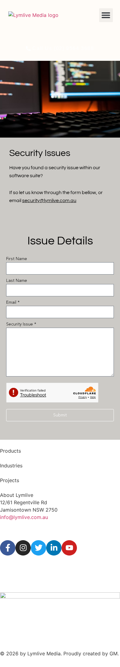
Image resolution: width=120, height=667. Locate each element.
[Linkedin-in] (54, 548)
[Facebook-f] (7, 548)
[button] (106, 15)
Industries (11, 465)
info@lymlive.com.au (24, 517)
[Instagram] (23, 548)
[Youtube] (69, 548)
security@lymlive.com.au (49, 200)
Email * (13, 302)
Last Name (16, 281)
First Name (16, 259)
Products (10, 451)
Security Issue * (21, 324)
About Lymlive (16, 495)
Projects (9, 480)
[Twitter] (38, 548)
